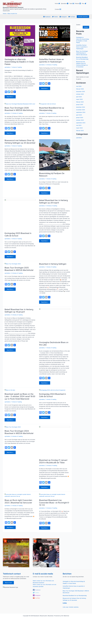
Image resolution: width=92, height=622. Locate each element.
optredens (7, 67)
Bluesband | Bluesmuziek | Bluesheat (13, 7)
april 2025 (79, 96)
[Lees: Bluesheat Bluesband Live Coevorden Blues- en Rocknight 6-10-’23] (54, 495)
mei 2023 (78, 125)
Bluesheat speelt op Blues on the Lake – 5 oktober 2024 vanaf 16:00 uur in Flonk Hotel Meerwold (20, 396)
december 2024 (80, 107)
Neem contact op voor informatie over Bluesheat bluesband (43, 581)
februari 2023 (80, 130)
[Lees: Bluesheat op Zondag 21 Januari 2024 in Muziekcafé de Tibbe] (54, 441)
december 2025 (80, 91)
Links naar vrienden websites (70, 607)
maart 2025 (79, 99)
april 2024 (79, 115)
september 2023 (80, 122)
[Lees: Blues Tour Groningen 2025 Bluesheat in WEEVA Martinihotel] (13, 263)
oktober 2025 (80, 94)
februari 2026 (80, 89)
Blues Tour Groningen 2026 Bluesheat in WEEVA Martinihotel (82, 52)
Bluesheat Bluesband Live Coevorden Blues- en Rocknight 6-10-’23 (54, 502)
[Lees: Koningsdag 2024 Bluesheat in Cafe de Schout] (52, 390)
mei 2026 (78, 86)
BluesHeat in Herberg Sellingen (52, 264)
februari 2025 (80, 102)
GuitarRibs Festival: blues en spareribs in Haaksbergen (81, 46)
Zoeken (78, 24)
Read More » (10, 96)
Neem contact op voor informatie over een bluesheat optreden (44, 585)
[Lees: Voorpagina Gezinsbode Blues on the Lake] (54, 323)
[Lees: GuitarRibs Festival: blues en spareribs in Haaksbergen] (54, 40)
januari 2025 (79, 104)
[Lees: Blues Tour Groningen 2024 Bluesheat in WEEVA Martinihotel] (13, 427)
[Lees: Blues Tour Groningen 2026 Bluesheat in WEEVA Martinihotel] (20, 104)
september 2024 (80, 112)
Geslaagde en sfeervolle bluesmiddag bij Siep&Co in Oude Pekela (19, 61)
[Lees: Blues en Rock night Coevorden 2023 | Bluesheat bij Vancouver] (20, 495)
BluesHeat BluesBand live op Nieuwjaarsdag (75, 595)
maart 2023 (79, 128)
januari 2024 (79, 117)
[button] (83, 16)
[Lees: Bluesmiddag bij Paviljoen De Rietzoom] (54, 154)
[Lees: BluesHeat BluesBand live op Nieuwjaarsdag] (47, 104)
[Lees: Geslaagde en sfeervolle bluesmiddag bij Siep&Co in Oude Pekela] (20, 40)
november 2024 (80, 109)
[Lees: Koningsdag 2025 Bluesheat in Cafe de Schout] (20, 214)
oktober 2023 (80, 120)
